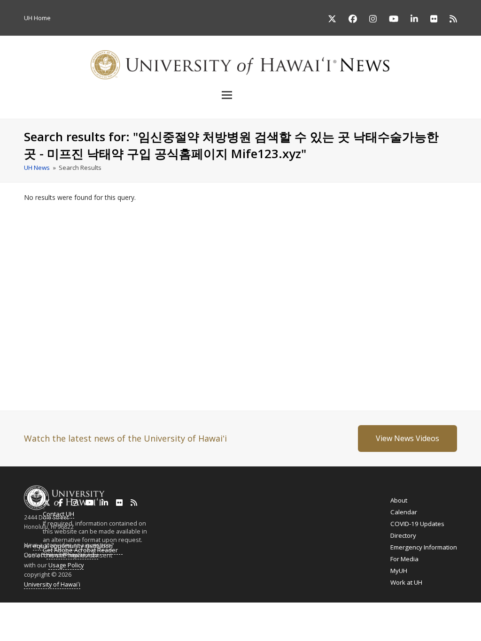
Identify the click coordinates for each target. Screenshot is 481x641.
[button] (240, 95)
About (398, 500)
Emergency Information (423, 547)
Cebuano (285, 617)
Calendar (403, 512)
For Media (404, 559)
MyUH (398, 570)
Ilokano (231, 617)
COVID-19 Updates (417, 523)
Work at (406, 582)
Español (433, 617)
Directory (403, 535)
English (10, 617)
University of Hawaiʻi (52, 584)
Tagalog (256, 617)
